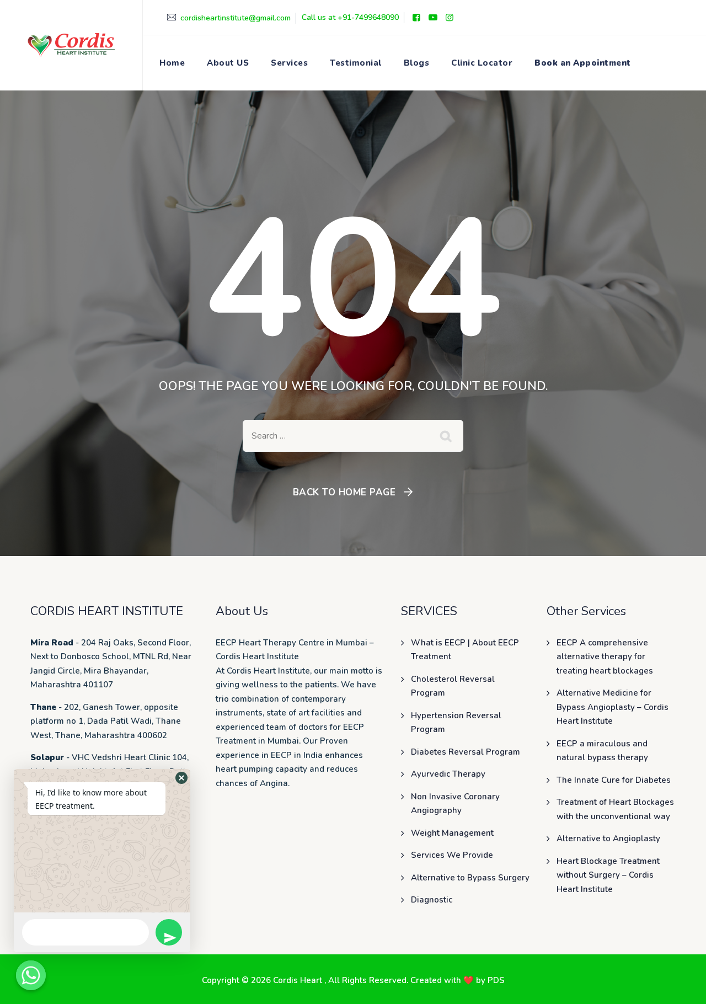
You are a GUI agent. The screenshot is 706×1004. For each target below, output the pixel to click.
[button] (181, 778)
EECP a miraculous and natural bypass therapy (602, 750)
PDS (496, 980)
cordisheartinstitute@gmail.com (235, 18)
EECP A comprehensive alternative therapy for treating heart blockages (605, 656)
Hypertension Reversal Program (456, 722)
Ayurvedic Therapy (448, 773)
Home (172, 62)
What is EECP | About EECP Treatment (465, 650)
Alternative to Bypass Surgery (470, 877)
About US (228, 62)
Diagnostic (431, 899)
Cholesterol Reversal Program (453, 686)
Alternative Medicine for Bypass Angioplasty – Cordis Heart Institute (612, 707)
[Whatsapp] (31, 975)
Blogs (417, 62)
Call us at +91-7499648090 (350, 17)
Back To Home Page (344, 492)
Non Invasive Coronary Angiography (455, 803)
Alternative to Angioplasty (608, 838)
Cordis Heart (298, 980)
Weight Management (452, 833)
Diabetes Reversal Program (465, 751)
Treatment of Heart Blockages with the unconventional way (615, 809)
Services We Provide (452, 855)
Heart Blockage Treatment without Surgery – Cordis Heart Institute (608, 875)
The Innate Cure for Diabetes (614, 780)
